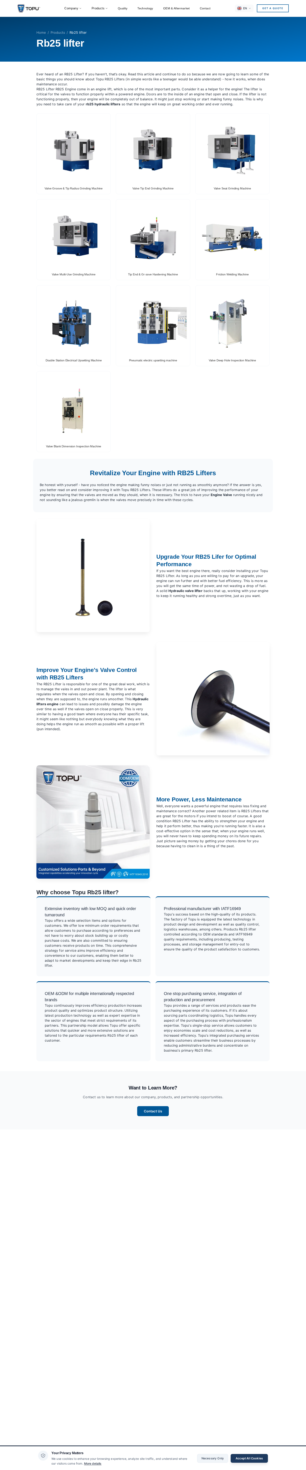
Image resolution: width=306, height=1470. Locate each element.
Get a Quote (272, 8)
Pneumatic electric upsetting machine (153, 360)
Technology (145, 8)
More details (93, 1463)
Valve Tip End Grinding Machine (153, 188)
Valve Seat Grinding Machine (232, 188)
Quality (122, 8)
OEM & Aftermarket (176, 8)
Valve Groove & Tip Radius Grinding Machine (74, 188)
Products (98, 8)
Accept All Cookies (249, 1458)
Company (71, 8)
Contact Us (153, 1111)
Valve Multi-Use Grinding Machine (74, 274)
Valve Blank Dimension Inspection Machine (73, 446)
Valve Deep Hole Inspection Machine (232, 360)
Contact (205, 8)
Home (41, 32)
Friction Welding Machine (232, 274)
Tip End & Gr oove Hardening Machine (153, 274)
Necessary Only (213, 1458)
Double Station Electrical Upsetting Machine (74, 360)
